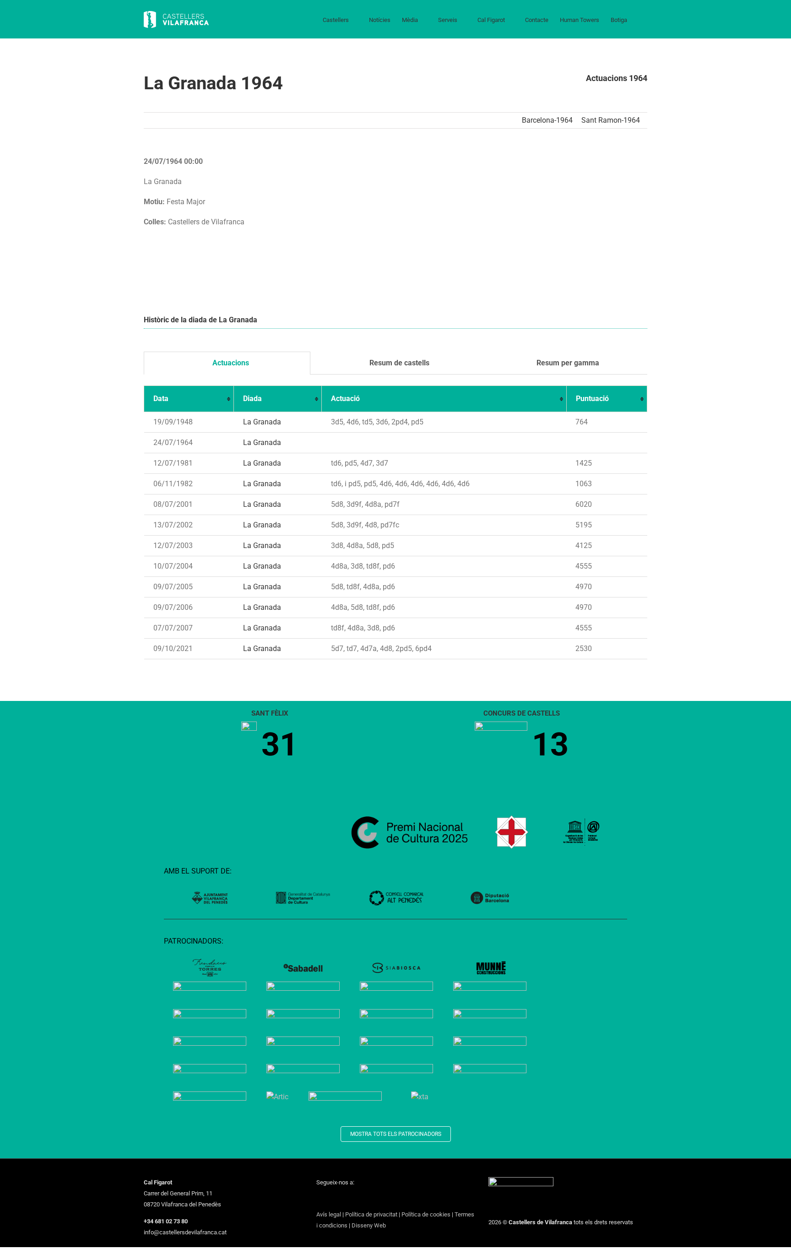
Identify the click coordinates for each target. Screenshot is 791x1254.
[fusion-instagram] (343, 1199)
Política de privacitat (371, 1214)
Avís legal (328, 1214)
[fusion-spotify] (378, 1199)
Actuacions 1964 (616, 78)
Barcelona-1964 (547, 120)
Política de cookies (425, 1214)
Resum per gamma (567, 362)
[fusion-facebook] (319, 1199)
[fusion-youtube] (355, 1199)
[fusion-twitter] (331, 1199)
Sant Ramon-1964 (610, 120)
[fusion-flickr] (390, 1199)
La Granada (262, 422)
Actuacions (230, 362)
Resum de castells (398, 362)
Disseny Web (369, 1225)
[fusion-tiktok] (366, 1199)
